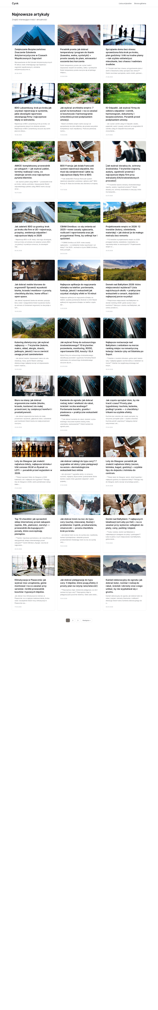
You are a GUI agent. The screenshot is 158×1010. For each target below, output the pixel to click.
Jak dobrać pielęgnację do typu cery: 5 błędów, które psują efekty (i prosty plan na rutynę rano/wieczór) (79, 583)
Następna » (87, 620)
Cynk (15, 3)
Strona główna (140, 3)
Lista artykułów (125, 3)
